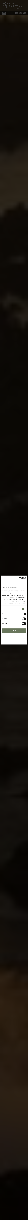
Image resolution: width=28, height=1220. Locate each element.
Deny (14, 641)
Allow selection (14, 635)
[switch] (24, 614)
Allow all (14, 630)
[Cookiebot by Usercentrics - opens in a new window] (19, 578)
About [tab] (23, 582)
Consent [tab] (5, 582)
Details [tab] (14, 582)
